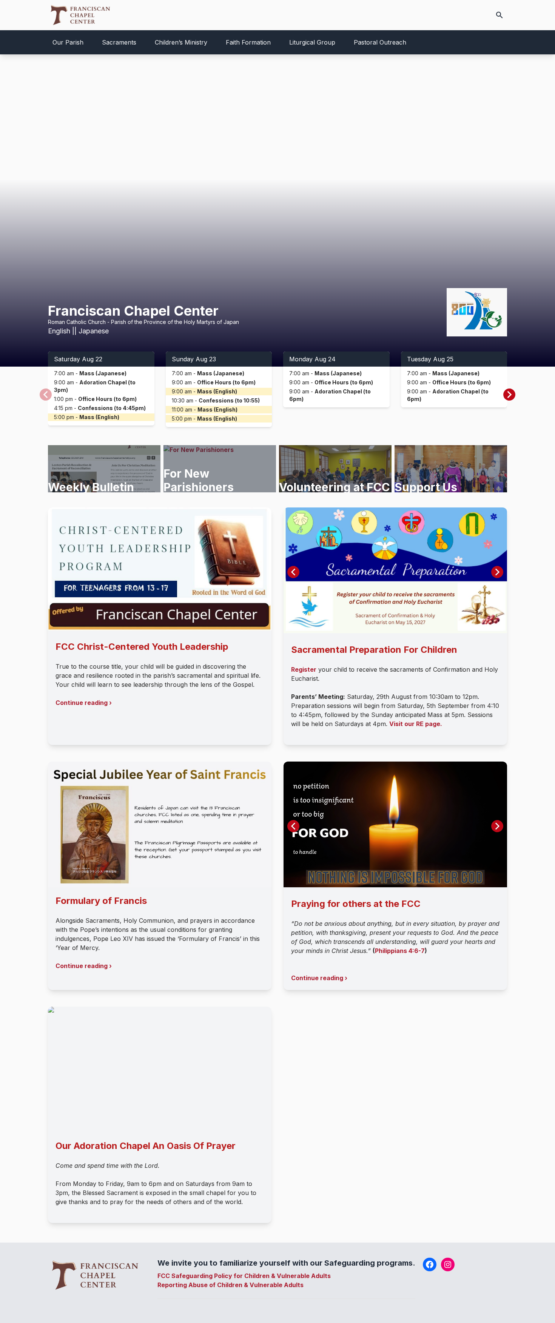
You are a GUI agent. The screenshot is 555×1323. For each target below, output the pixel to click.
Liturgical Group (312, 42)
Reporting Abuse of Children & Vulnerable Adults (230, 1285)
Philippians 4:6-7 (400, 950)
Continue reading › (83, 702)
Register (303, 669)
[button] (509, 394)
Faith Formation (248, 42)
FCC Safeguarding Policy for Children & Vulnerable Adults (244, 1276)
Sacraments (119, 42)
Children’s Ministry (181, 42)
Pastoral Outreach (380, 42)
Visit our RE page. (415, 724)
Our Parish (67, 42)
